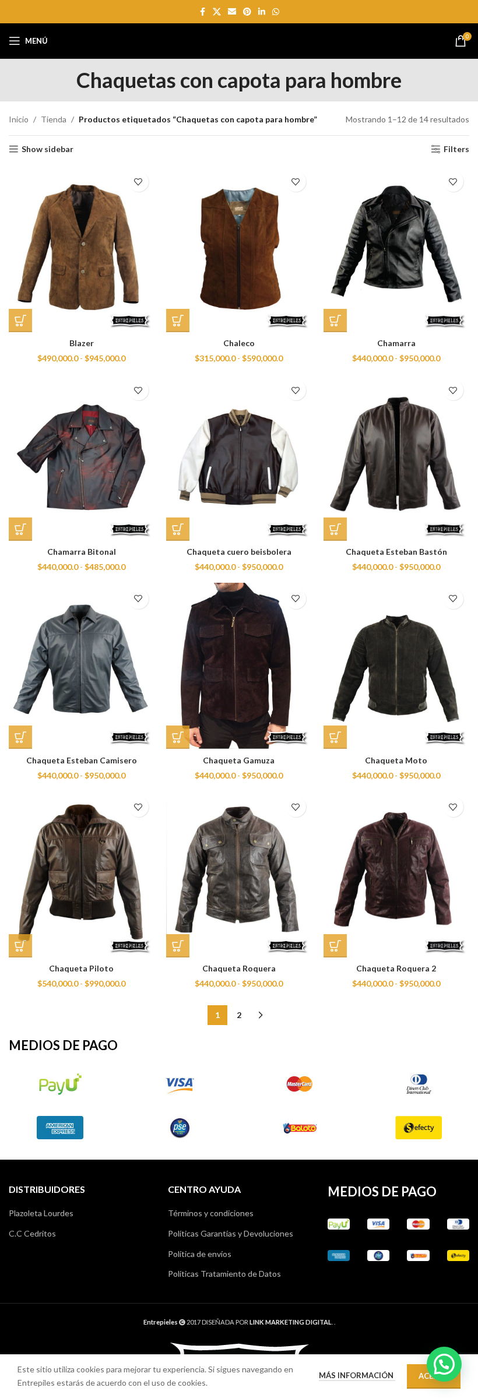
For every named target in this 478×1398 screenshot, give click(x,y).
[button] (444, 1364)
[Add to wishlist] (138, 181)
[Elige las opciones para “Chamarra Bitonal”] (20, 529)
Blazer (81, 343)
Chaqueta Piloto (81, 968)
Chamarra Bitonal (81, 552)
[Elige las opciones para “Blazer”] (20, 320)
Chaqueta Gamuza (239, 760)
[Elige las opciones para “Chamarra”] (335, 320)
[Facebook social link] (202, 12)
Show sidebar (47, 149)
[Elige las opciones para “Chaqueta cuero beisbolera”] (177, 529)
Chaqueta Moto (396, 760)
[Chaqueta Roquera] (239, 874)
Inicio (19, 119)
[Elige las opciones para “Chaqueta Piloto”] (20, 945)
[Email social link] (232, 12)
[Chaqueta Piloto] (81, 874)
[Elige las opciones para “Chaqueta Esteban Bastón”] (335, 529)
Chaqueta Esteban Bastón (396, 552)
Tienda (53, 119)
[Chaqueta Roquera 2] (396, 874)
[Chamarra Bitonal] (81, 457)
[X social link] (216, 12)
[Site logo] (239, 40)
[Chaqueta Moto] (396, 666)
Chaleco (239, 343)
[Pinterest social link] (247, 12)
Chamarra (396, 343)
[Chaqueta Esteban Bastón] (396, 457)
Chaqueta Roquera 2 (396, 968)
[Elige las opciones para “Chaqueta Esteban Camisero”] (20, 737)
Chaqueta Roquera (239, 968)
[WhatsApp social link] (276, 12)
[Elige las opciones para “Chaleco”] (177, 320)
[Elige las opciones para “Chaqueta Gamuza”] (177, 737)
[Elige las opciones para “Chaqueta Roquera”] (177, 945)
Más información (357, 1375)
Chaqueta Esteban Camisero (81, 760)
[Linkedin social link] (262, 12)
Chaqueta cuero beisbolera (239, 552)
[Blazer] (81, 248)
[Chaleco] (239, 248)
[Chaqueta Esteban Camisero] (81, 666)
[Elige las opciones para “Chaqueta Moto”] (335, 737)
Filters (456, 149)
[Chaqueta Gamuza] (239, 666)
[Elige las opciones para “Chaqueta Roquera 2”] (335, 945)
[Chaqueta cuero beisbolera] (239, 457)
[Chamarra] (396, 248)
